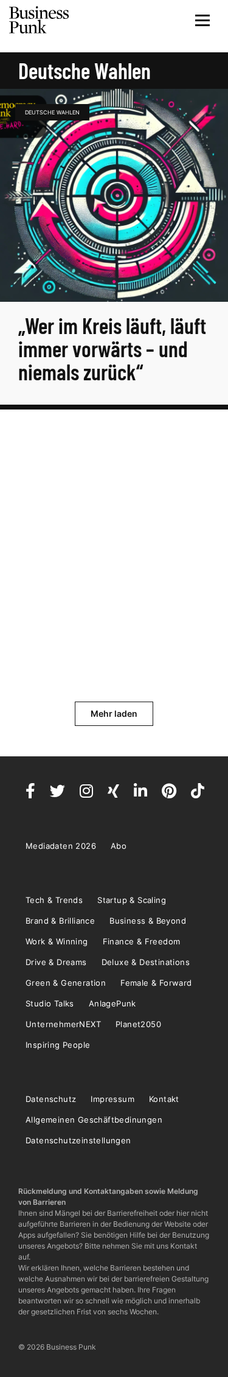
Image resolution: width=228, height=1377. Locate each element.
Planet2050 (138, 1024)
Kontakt (164, 1099)
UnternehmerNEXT (63, 1024)
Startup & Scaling (131, 900)
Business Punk (39, 20)
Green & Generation (66, 983)
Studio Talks (50, 1003)
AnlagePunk (112, 1003)
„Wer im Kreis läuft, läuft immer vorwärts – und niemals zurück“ (112, 348)
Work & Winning (57, 941)
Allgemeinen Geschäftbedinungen (94, 1119)
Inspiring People (58, 1045)
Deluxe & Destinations (146, 962)
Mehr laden (114, 713)
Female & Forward (156, 983)
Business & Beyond (147, 921)
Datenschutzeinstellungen (78, 1140)
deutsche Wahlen (52, 112)
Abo (118, 846)
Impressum (112, 1099)
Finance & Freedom (142, 941)
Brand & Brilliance (60, 921)
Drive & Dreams (56, 962)
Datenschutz (51, 1099)
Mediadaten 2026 (61, 846)
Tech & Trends (54, 900)
